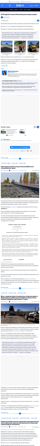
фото (25, 9)
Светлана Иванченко (14, 170)
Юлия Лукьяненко (14, 426)
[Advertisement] (20, 111)
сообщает (7, 26)
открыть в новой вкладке (35, 170)
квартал (20, 61)
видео (29, 9)
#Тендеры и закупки (5, 418)
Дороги (19, 80)
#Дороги (3, 65)
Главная (2, 12)
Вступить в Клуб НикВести (21, 147)
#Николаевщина (4, 163)
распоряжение (13, 206)
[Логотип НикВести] (20, 5)
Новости (5, 12)
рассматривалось (16, 330)
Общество (8, 12)
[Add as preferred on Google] (10, 5)
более (25, 330)
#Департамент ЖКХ (23, 418)
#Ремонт (32, 418)
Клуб (37, 5)
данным (4, 333)
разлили (22, 56)
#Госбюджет (21, 163)
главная (11, 9)
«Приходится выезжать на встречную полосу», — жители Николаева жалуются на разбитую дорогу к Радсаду (19, 90)
